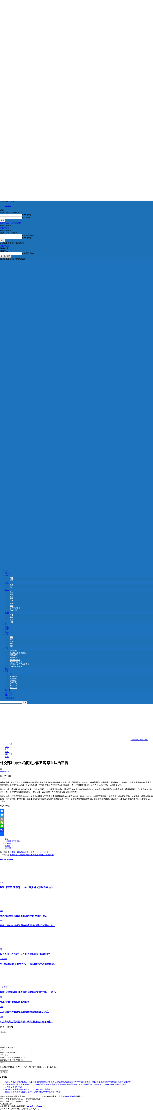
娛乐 (7, 632)
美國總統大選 (15, 660)
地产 (11, 620)
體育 (7, 629)
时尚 (11, 644)
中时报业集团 (72, 1096)
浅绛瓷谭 (13, 610)
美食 (11, 637)
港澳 (7, 582)
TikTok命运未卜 (16, 666)
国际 (7, 573)
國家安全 (8, 848)
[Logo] (76, 413)
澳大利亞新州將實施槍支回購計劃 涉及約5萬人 (23, 915)
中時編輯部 (5, 771)
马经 (11, 622)
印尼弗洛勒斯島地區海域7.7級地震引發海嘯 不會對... (26, 1021)
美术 (11, 597)
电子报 (8, 690)
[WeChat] (76, 822)
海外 (11, 594)
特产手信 (13, 683)
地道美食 (13, 679)
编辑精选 (13, 681)
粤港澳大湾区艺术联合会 (19, 664)
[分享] (76, 834)
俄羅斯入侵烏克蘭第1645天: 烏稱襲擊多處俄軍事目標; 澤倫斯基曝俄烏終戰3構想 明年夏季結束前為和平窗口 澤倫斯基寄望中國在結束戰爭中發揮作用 (68, 1082)
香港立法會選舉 (16, 662)
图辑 (7, 669)
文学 (11, 599)
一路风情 (8, 674)
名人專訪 (13, 676)
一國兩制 (8, 843)
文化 (7, 590)
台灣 (11, 580)
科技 (7, 624)
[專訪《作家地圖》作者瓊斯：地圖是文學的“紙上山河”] (13, 985)
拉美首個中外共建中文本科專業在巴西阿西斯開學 (25, 954)
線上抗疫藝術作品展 (18, 653)
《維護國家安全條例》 (13, 841)
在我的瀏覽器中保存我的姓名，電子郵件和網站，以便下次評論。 (30, 1067)
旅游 (11, 639)
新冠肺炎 (13, 651)
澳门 (11, 587)
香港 (11, 585)
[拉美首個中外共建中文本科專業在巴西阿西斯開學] (13, 947)
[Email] (76, 819)
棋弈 (11, 606)
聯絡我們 (8, 692)
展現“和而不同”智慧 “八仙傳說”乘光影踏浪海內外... (27, 887)
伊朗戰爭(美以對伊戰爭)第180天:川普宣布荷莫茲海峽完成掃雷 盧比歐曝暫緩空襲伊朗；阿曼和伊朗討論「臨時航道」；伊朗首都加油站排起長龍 (65, 1084)
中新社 (7, 846)
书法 (11, 601)
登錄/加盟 (8, 206)
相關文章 (3, 859)
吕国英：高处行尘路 (13, 1087)
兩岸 (7, 575)
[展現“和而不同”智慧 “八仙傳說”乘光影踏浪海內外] (13, 880)
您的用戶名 (27, 215)
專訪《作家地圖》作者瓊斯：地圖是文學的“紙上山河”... (28, 992)
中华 (11, 592)
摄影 (11, 603)
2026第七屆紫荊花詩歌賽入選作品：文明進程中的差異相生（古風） (33, 1092)
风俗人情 (13, 685)
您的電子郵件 (28, 235)
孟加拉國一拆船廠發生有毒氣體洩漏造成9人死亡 (24, 1011)
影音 (7, 671)
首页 (7, 570)
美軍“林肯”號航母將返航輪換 (15, 1002)
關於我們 (8, 695)
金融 (11, 617)
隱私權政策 (5, 228)
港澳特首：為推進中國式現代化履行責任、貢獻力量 (32, 855)
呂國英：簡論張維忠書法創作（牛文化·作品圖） (30, 852)
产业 (11, 615)
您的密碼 (26, 217)
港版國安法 (14, 655)
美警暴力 (13, 657)
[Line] (76, 826)
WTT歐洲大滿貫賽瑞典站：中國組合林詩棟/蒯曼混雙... (27, 963)
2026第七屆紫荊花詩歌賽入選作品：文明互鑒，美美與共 (29, 1089)
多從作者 (10, 859)
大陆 (11, 578)
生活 (7, 634)
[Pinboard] (76, 830)
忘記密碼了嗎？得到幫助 (10, 223)
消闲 (11, 646)
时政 (7, 749)
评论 (7, 627)
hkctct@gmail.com (34, 1106)
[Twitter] (76, 815)
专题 (7, 648)
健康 (11, 641)
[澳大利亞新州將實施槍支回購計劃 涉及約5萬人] (13, 909)
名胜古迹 (13, 688)
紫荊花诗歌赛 (15, 608)
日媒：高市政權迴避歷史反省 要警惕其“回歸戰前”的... (27, 925)
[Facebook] (76, 811)
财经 (7, 612)
